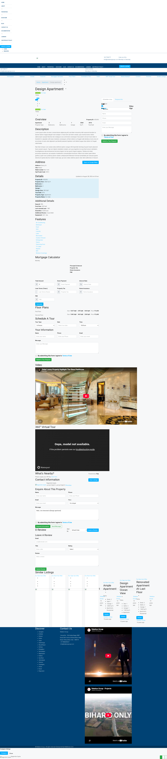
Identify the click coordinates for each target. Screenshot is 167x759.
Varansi (41, 662)
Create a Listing (5, 46)
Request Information (42, 526)
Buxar (40, 668)
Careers (3, 36)
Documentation (5, 30)
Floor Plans (72, 76)
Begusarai (41, 671)
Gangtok (41, 632)
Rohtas (41, 647)
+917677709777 (51, 485)
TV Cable (38, 246)
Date (58, 322)
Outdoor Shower (41, 238)
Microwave (39, 235)
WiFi (37, 251)
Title (36, 546)
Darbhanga (42, 642)
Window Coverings (41, 253)
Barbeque (39, 225)
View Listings (94, 480)
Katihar (41, 655)
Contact (138, 76)
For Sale (43, 93)
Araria (40, 666)
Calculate (39, 304)
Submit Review (40, 569)
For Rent (38, 576)
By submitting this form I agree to (55, 356)
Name (37, 333)
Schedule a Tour (86, 76)
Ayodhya (41, 658)
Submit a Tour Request (43, 359)
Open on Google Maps (91, 162)
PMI (36, 296)
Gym (37, 229)
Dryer (37, 227)
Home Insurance (84, 288)
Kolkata (41, 634)
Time (80, 322)
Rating (70, 546)
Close (11, 753)
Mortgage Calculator (57, 76)
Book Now (4, 17)
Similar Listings (161, 76)
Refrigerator (39, 240)
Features (42, 76)
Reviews (148, 76)
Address (22, 76)
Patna (40, 638)
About (3, 6)
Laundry (38, 231)
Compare (4, 753)
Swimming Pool (40, 244)
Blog (2, 23)
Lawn (37, 233)
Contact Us (4, 27)
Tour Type (38, 322)
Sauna (38, 242)
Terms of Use (67, 356)
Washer (38, 248)
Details (32, 76)
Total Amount (39, 281)
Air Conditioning (40, 222)
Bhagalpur (41, 649)
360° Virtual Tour (110, 76)
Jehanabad (42, 660)
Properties (4, 12)
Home (2, 2)
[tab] (38, 98)
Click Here (54, 477)
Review (37, 553)
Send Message (56, 526)
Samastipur (42, 651)
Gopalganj (41, 664)
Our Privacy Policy (6, 40)
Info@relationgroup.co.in (111, 59)
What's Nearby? (125, 76)
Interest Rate (83, 281)
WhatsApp (68, 485)
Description (10, 76)
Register (6, 51)
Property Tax (61, 288)
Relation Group (141, 620)
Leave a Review (93, 530)
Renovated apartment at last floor (142, 587)
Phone (59, 333)
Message (38, 340)
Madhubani (42, 653)
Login (5, 49)
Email (81, 333)
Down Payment (61, 281)
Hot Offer (43, 576)
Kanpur (41, 636)
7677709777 (107, 57)
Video (98, 76)
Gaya (40, 640)
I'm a (69, 500)
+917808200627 (64, 642)
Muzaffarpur (42, 645)
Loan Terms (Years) (41, 288)
